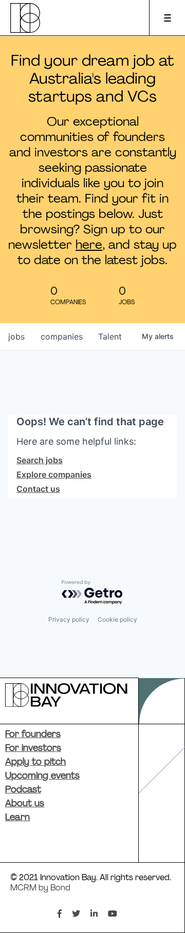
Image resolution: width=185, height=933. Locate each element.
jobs (16, 336)
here (89, 246)
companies (62, 336)
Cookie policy (117, 619)
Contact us (38, 489)
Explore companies (53, 474)
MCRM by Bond (40, 888)
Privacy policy (68, 619)
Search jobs (39, 460)
